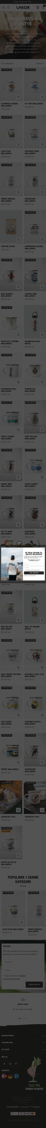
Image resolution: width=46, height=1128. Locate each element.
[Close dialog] (43, 549)
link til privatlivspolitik (29, 575)
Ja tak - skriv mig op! (33, 572)
